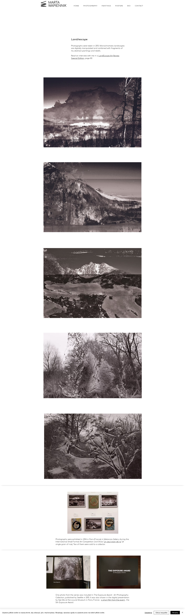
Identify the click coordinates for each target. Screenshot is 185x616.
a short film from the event (113, 600)
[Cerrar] (182, 612)
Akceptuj (175, 613)
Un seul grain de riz (112, 542)
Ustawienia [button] (148, 613)
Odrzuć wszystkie (161, 613)
